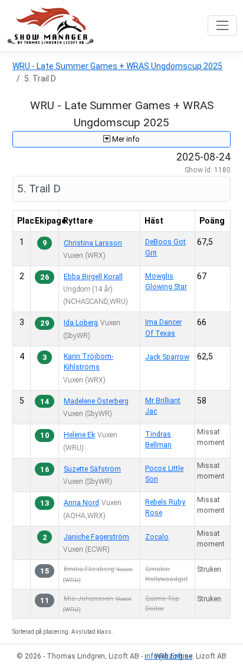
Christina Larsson (93, 243)
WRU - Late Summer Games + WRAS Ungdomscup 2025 (117, 66)
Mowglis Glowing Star (166, 281)
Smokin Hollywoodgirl (166, 574)
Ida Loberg (81, 323)
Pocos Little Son (164, 473)
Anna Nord (81, 503)
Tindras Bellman (158, 439)
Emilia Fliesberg (89, 569)
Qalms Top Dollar (162, 604)
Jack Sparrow (167, 357)
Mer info (125, 139)
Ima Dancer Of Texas (163, 327)
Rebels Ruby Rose (165, 507)
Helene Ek (79, 435)
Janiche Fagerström (96, 537)
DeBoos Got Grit (165, 247)
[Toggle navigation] (222, 25)
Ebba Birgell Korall (93, 277)
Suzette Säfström (92, 469)
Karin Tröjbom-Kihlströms (88, 361)
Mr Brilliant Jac (162, 406)
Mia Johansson (88, 598)
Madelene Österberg (96, 401)
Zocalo (157, 537)
